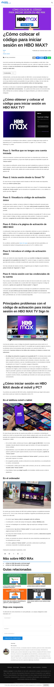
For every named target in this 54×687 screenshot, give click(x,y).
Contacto (44, 667)
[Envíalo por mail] (34, 58)
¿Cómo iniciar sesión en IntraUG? (36, 586)
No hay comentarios (10, 57)
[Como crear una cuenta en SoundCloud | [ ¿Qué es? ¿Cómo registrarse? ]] (15, 589)
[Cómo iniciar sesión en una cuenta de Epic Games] (39, 589)
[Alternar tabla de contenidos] (13, 73)
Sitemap (9, 667)
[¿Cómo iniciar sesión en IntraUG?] (39, 574)
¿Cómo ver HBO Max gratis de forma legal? (17, 565)
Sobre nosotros (37, 667)
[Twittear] (41, 58)
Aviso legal (16, 667)
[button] (52, 2)
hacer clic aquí (23, 243)
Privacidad (23, 667)
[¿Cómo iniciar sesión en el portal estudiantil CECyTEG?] (15, 574)
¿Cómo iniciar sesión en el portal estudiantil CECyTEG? (12, 586)
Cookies (29, 667)
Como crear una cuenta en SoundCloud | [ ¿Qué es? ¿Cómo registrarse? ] (14, 601)
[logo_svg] (6, 2)
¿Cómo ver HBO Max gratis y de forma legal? (18, 563)
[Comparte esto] (38, 58)
